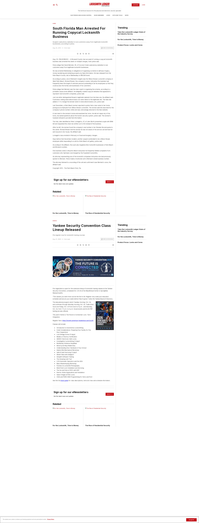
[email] (89, 53)
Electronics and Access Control (81, 15)
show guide (64, 380)
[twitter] (83, 53)
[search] (57, 5)
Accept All (191, 519)
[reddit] (86, 53)
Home (54, 23)
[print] (113, 53)
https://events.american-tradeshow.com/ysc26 (77, 320)
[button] (54, 5)
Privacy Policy (50, 519)
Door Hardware (99, 15)
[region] (99, 520)
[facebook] (77, 53)
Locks (108, 15)
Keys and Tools (117, 15)
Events (55, 220)
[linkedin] (80, 53)
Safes (126, 15)
